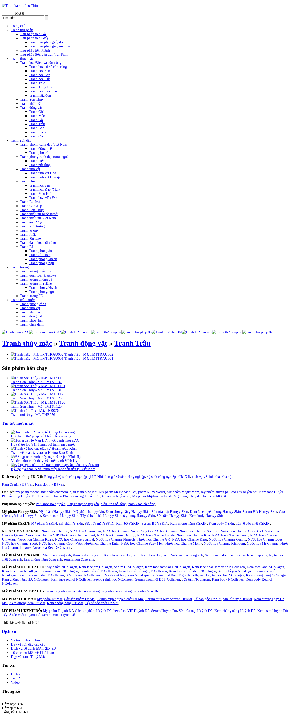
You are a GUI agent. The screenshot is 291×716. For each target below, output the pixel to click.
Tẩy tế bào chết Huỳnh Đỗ (21, 615)
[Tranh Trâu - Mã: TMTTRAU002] (37, 354)
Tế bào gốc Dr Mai (207, 599)
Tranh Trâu (37, 124)
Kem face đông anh (155, 555)
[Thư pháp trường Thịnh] (21, 5)
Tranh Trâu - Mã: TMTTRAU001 (88, 358)
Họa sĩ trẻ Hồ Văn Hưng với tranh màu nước (43, 444)
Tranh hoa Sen (39, 71)
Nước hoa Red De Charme (52, 547)
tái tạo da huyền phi (116, 496)
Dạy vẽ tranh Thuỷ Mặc (28, 657)
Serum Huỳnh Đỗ (164, 611)
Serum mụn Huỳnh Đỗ (58, 615)
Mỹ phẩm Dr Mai (49, 599)
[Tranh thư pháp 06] (227, 332)
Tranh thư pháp (22, 30)
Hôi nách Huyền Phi (53, 496)
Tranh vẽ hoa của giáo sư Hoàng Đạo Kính (42, 452)
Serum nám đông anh (220, 555)
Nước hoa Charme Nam (120, 531)
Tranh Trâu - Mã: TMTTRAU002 (88, 354)
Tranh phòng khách (43, 259)
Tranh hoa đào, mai (43, 91)
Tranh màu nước (23, 300)
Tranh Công (37, 136)
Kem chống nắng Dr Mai (65, 603)
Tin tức (16, 678)
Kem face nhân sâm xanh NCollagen (218, 567)
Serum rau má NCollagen (59, 571)
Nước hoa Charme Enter (101, 543)
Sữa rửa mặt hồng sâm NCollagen (126, 575)
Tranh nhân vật (31, 103)
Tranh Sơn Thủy (32, 99)
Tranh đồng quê (40, 148)
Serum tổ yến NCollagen (235, 571)
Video (15, 682)
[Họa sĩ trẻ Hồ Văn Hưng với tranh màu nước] (45, 440)
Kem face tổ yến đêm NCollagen (192, 571)
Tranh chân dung (32, 324)
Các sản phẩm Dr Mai (79, 599)
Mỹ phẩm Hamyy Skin (55, 512)
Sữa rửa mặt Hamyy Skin (169, 512)
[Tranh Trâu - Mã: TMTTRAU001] (37, 358)
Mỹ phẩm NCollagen (62, 567)
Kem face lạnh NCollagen (265, 567)
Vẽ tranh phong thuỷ (26, 640)
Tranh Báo (36, 128)
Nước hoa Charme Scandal (74, 539)
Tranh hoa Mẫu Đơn (43, 198)
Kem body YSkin (221, 523)
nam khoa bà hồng (141, 504)
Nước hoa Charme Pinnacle (115, 539)
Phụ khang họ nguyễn (83, 504)
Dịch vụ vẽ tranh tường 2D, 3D (33, 648)
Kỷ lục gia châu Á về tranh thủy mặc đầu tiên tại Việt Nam (53, 469)
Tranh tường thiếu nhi (35, 271)
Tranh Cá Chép (31, 206)
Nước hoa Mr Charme (262, 543)
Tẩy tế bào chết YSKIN (253, 523)
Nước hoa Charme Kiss (193, 535)
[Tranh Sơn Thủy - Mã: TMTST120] (38, 402)
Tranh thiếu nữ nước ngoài (39, 214)
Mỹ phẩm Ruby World (148, 492)
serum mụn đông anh (79, 559)
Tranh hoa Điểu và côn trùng (40, 63)
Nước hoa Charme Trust (77, 535)
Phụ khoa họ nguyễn (50, 504)
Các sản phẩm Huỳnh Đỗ (93, 611)
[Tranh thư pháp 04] (167, 332)
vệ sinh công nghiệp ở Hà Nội (168, 477)
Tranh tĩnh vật (30, 169)
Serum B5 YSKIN (155, 523)
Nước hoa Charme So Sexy (199, 531)
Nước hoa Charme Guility (227, 539)
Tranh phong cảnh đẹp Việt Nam (43, 144)
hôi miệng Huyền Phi (85, 496)
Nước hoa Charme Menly (183, 543)
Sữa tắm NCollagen (196, 579)
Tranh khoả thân (31, 320)
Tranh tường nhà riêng (36, 283)
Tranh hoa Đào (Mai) (44, 189)
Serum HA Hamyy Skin (260, 512)
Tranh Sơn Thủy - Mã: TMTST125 (36, 398)
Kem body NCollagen (228, 579)
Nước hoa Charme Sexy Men (142, 543)
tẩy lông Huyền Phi (22, 496)
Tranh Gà (36, 120)
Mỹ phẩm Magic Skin (114, 492)
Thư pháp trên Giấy (34, 38)
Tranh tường (20, 267)
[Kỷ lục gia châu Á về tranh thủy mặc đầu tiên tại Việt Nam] (55, 465)
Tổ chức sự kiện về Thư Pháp (32, 652)
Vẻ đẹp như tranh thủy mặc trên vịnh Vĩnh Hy (44, 461)
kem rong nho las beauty (64, 591)
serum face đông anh (252, 555)
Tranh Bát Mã (30, 202)
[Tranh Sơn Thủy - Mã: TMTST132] (38, 378)
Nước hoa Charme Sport (19, 543)
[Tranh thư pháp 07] (257, 332)
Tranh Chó (37, 112)
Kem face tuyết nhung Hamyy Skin (215, 512)
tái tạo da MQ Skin (173, 496)
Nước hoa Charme (54, 531)
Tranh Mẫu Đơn (40, 193)
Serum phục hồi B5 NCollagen (157, 579)
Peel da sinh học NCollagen (113, 579)
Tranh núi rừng (40, 165)
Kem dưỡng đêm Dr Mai (27, 603)
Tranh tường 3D (31, 296)
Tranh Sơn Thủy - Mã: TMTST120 (36, 406)
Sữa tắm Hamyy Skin (172, 516)
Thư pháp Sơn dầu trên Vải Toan (44, 54)
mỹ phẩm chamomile (56, 492)
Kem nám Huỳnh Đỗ (272, 611)
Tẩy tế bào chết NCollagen (225, 575)
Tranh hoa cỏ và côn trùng (48, 67)
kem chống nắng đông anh (43, 559)
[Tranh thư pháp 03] (136, 332)
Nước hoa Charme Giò (153, 539)
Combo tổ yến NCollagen (98, 571)
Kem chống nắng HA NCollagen (25, 579)
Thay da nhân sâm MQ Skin (209, 496)
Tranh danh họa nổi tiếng (38, 242)
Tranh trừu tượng (32, 226)
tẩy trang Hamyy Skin (139, 516)
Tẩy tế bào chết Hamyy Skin (100, 516)
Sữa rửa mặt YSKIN (99, 523)
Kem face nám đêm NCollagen (41, 575)
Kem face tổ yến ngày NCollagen (143, 571)
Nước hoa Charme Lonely (156, 535)
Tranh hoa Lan (39, 75)
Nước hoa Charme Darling (116, 535)
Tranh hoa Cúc (39, 79)
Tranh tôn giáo (30, 238)
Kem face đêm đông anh (121, 555)
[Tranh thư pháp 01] (76, 332)
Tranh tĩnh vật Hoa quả (45, 177)
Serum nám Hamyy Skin (60, 516)
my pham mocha (27, 492)
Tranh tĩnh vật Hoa (42, 173)
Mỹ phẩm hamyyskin (88, 512)
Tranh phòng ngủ (41, 263)
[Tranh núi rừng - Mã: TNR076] (35, 410)
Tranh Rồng (37, 132)
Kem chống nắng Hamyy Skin (128, 512)
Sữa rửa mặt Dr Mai (237, 599)
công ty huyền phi (244, 492)
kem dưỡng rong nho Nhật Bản (138, 591)
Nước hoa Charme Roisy (35, 539)
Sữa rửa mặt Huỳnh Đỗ (196, 611)
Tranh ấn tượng (31, 222)
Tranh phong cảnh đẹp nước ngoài (44, 157)
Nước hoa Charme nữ (85, 531)
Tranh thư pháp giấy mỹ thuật (50, 46)
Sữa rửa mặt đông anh (187, 555)
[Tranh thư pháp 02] (106, 332)
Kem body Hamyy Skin (206, 516)
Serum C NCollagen (128, 567)
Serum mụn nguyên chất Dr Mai (120, 599)
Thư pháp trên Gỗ (33, 34)
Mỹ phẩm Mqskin (145, 496)
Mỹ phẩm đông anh (57, 555)
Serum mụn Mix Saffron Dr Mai (169, 599)
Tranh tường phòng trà (36, 279)
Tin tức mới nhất (17, 423)
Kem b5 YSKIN (128, 523)
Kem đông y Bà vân (49, 484)
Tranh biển (37, 161)
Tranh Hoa (27, 181)
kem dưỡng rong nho (98, 591)
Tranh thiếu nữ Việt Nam (38, 218)
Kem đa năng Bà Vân (17, 484)
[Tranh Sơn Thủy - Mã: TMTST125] (38, 394)
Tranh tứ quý (29, 230)
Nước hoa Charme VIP (41, 535)
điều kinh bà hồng (114, 504)
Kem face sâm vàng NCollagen (167, 567)
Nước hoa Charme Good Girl (242, 531)
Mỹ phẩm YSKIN (44, 523)
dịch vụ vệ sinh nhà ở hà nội (212, 477)
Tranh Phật (28, 234)
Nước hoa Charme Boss (265, 539)
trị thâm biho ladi (85, 492)
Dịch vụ (9, 631)
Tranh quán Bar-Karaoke (38, 275)
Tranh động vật (31, 108)
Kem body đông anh (87, 555)
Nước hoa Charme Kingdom (224, 543)
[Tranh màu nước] (15, 332)
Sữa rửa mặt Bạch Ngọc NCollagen (178, 575)
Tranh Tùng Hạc (41, 87)
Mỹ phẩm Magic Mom (183, 492)
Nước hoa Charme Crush (230, 535)
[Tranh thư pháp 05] (197, 332)
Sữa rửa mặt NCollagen (83, 575)
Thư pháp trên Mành (35, 50)
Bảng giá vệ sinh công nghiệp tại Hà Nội (73, 477)
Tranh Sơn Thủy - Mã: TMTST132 (36, 382)
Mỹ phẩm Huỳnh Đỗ (58, 611)
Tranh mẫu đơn (40, 95)
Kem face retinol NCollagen (71, 579)
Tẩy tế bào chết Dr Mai (101, 603)
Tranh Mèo (37, 116)
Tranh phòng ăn (40, 251)
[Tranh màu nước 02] (45, 332)
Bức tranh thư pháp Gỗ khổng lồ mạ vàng (41, 436)
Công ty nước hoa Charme (158, 531)
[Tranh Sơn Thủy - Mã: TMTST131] (38, 386)
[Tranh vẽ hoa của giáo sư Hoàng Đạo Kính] (44, 448)
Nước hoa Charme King (189, 539)
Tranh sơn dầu (21, 140)
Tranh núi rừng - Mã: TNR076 (33, 415)
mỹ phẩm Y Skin (71, 523)
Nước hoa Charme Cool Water (61, 543)
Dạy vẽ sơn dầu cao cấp (28, 644)
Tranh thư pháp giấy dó (46, 42)
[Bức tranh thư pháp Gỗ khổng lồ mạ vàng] (43, 432)
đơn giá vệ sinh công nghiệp (125, 477)
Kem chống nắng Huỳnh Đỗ (235, 611)
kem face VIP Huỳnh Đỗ (131, 611)
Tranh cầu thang (40, 255)
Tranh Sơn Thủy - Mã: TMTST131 (36, 390)
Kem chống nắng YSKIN (188, 523)
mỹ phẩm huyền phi (215, 492)
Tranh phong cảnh (33, 304)
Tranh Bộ (27, 247)
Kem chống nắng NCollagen (266, 575)
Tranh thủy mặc (22, 58)
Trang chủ (18, 26)
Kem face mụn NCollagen (21, 571)
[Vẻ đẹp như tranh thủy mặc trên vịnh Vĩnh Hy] (46, 457)
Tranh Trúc (37, 83)
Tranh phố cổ (38, 153)
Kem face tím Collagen (95, 567)
